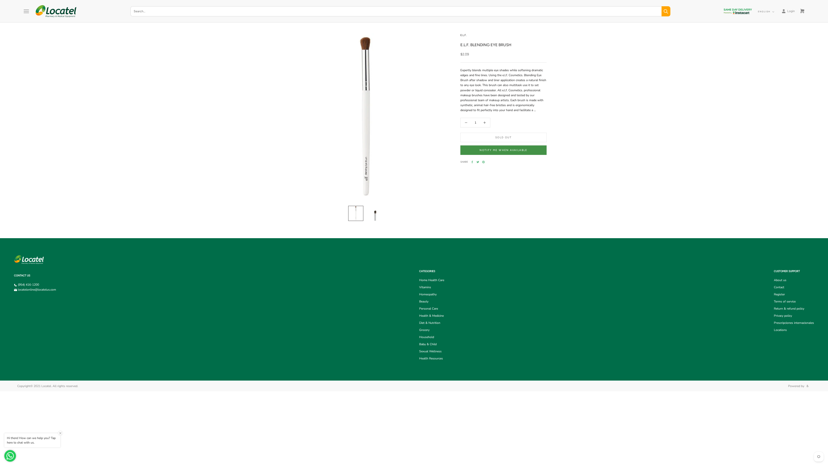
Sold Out (503, 137)
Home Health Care (431, 280)
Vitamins (425, 287)
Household (426, 337)
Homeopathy (428, 294)
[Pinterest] (483, 162)
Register (779, 294)
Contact (779, 287)
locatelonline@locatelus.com (37, 290)
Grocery (424, 330)
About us (780, 280)
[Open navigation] (26, 11)
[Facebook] (472, 162)
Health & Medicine (431, 316)
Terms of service (785, 301)
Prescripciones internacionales (794, 323)
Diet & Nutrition (429, 323)
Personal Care (428, 309)
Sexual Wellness (430, 351)
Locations (780, 330)
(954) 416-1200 (28, 285)
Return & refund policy (789, 309)
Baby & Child (428, 344)
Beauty (423, 301)
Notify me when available (503, 150)
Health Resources (431, 358)
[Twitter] (478, 162)
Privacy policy (783, 316)
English (764, 11)
